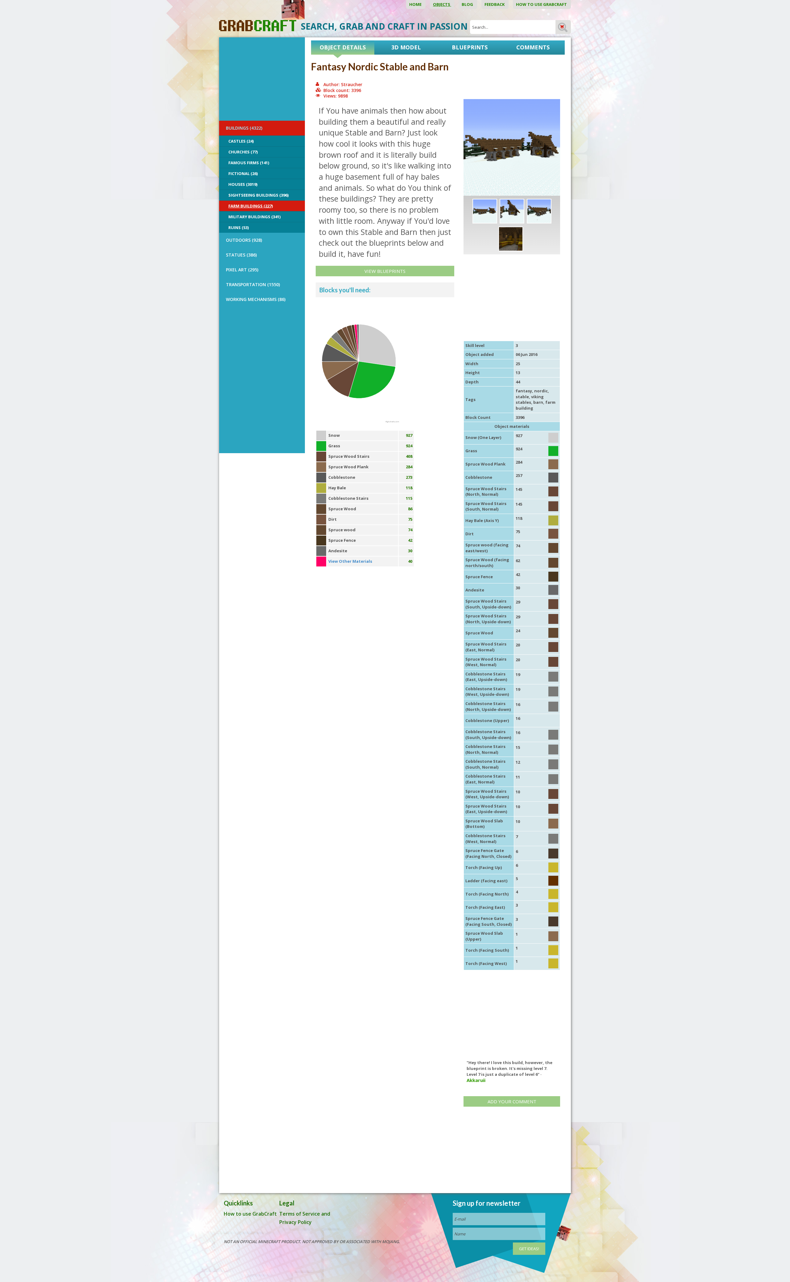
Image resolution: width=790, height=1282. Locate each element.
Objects (442, 4)
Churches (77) (243, 152)
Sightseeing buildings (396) (258, 195)
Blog (468, 4)
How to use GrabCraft (542, 4)
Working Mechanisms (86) (255, 299)
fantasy (524, 391)
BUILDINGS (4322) (244, 128)
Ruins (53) (238, 227)
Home (415, 4)
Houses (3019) (242, 184)
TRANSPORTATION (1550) (253, 284)
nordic (541, 391)
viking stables (530, 399)
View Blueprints (384, 271)
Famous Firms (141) (248, 162)
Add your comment (512, 1101)
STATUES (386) (241, 255)
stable (522, 396)
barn (538, 402)
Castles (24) (241, 141)
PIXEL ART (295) (242, 270)
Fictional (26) (243, 173)
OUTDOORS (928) (244, 240)
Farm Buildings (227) (250, 206)
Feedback (494, 4)
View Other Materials (350, 561)
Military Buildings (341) (254, 216)
